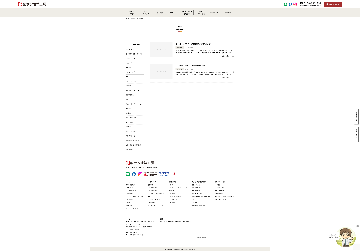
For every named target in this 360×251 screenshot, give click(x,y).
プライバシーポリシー (133, 136)
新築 (127, 99)
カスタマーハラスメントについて (224, 197)
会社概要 (128, 113)
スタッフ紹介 (130, 122)
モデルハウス (196, 185)
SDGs (193, 200)
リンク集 (194, 203)
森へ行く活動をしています (134, 54)
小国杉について (130, 58)
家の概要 (130, 194)
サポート (128, 77)
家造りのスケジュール (198, 188)
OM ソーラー (131, 188)
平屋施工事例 (153, 188)
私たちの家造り (130, 49)
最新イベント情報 (220, 182)
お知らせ (133, 18)
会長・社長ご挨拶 (131, 118)
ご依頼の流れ (172, 182)
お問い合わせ (219, 194)
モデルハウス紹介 (131, 131)
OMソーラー (129, 63)
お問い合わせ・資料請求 (133, 145)
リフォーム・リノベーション (134, 104)
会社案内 (128, 109)
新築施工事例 (153, 191)
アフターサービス (131, 81)
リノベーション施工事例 (156, 194)
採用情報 (128, 127)
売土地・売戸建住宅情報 (199, 182)
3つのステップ (130, 72)
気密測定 (128, 67)
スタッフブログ (219, 191)
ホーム (127, 18)
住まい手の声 (196, 191)
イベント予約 (130, 150)
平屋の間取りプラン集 (133, 140)
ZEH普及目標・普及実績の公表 (201, 197)
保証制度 (128, 86)
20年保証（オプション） (133, 90)
